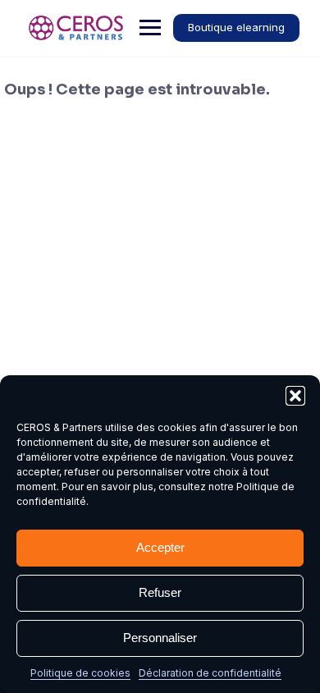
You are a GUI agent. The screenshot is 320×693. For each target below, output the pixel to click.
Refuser (160, 592)
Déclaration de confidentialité (210, 673)
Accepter (160, 547)
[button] (295, 396)
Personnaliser (160, 638)
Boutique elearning (236, 27)
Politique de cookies (80, 673)
